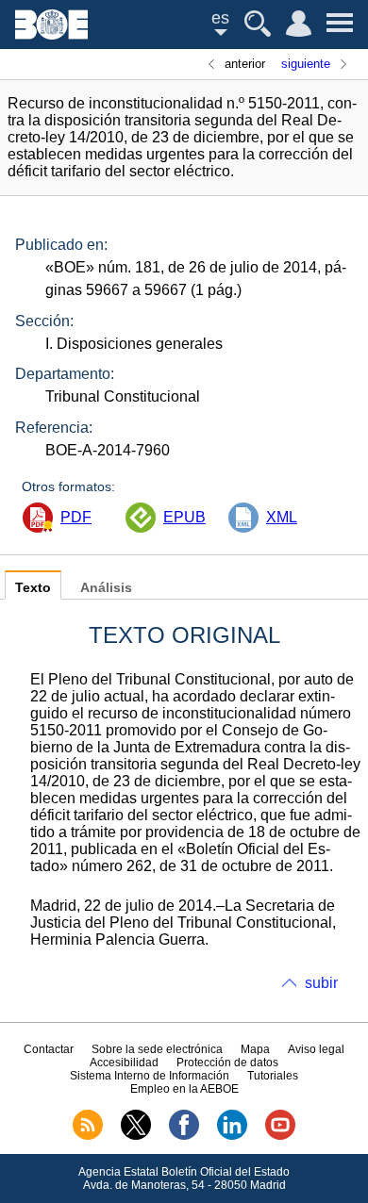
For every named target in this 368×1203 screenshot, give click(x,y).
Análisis (106, 588)
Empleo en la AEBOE (184, 1089)
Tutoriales (272, 1075)
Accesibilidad (124, 1062)
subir (321, 983)
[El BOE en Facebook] (184, 1136)
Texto (33, 588)
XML (281, 517)
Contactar (49, 1049)
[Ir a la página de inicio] (51, 34)
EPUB (184, 517)
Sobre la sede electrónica (157, 1049)
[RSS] (88, 1136)
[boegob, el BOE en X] (136, 1136)
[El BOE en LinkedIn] (232, 1136)
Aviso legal (316, 1049)
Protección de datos (227, 1062)
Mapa (255, 1049)
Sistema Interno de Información (149, 1075)
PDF (76, 517)
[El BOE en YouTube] (280, 1136)
